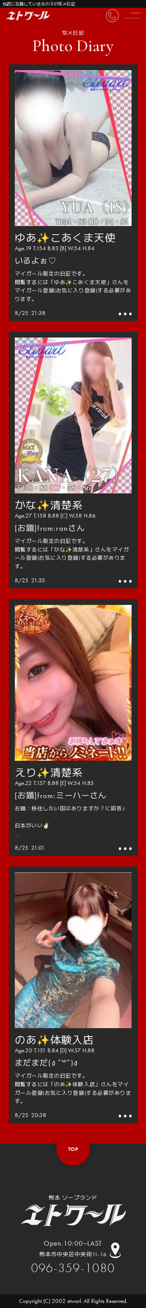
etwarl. (74, 1301)
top (73, 1148)
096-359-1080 (73, 1268)
